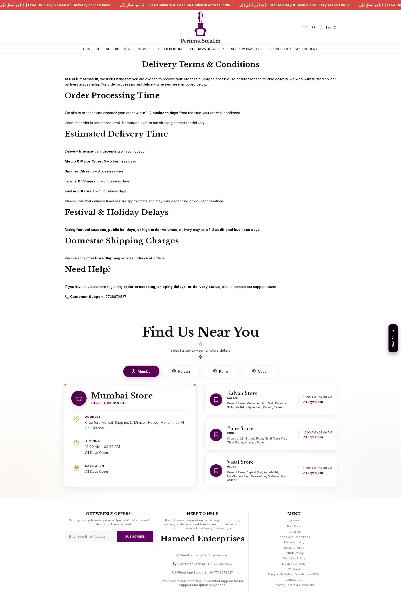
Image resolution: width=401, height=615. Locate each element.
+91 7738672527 (220, 564)
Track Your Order (294, 563)
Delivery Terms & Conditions (294, 585)
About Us (294, 531)
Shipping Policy (294, 558)
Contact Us (294, 579)
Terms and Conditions (294, 537)
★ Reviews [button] (393, 338)
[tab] (141, 371)
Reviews (294, 569)
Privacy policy (294, 542)
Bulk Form (294, 526)
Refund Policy (294, 547)
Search (294, 521)
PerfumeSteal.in (200, 27)
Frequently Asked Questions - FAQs (294, 574)
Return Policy (294, 553)
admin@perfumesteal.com (210, 555)
